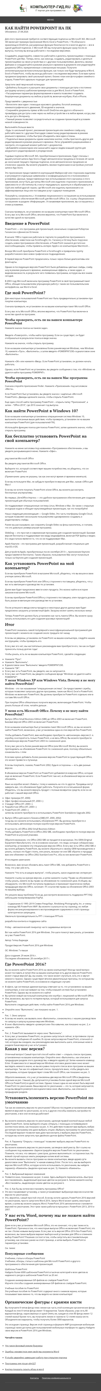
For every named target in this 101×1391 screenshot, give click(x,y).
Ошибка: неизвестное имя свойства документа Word (32, 1351)
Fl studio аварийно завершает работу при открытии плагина (36, 1357)
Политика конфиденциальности (56, 1378)
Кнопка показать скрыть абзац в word (24, 1369)
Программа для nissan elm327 (20, 1363)
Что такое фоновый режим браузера (23, 1345)
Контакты (34, 1378)
